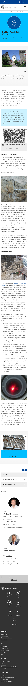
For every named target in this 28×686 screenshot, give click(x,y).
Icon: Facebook (9, 593)
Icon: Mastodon (18, 602)
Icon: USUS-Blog (14, 620)
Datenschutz (4, 648)
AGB (2, 654)
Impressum (4, 646)
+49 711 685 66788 (11, 558)
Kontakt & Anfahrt (5, 661)
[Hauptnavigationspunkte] (25, 7)
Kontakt (15, 580)
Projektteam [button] (6, 474)
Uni (1, 1)
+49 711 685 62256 (11, 522)
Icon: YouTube (10, 611)
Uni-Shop (3, 668)
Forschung (3, 11)
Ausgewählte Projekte (11, 11)
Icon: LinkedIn (18, 611)
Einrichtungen (4, 679)
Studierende (4, 634)
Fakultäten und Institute (7, 677)
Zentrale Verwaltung (6, 681)
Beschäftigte (4, 636)
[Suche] (23, 1)
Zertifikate (3, 652)
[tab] (14, 475)
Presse (3, 663)
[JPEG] (14, 189)
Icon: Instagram (18, 593)
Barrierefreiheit (5, 650)
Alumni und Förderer (6, 638)
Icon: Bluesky (9, 602)
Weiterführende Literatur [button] (10, 479)
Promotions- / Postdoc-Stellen (9, 667)
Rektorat (3, 675)
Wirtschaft (4, 640)
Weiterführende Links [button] (9, 484)
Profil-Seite (9, 519)
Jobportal (3, 665)
